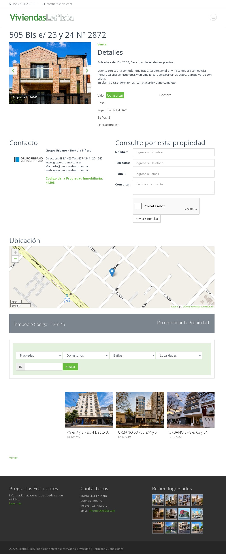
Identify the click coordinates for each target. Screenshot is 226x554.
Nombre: (121, 152)
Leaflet (175, 306)
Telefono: (122, 163)
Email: (122, 174)
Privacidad (83, 549)
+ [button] (15, 252)
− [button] (15, 259)
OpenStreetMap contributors (198, 306)
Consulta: (122, 184)
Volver (13, 458)
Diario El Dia (26, 549)
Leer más (15, 503)
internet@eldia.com (102, 511)
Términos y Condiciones (108, 549)
